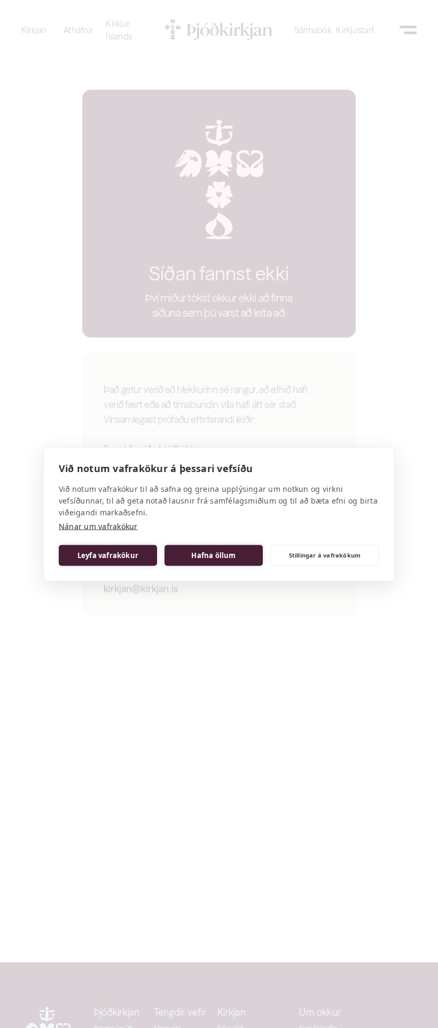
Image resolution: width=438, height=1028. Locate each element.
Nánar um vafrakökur (98, 526)
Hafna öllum (213, 555)
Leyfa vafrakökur (107, 555)
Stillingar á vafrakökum (325, 555)
